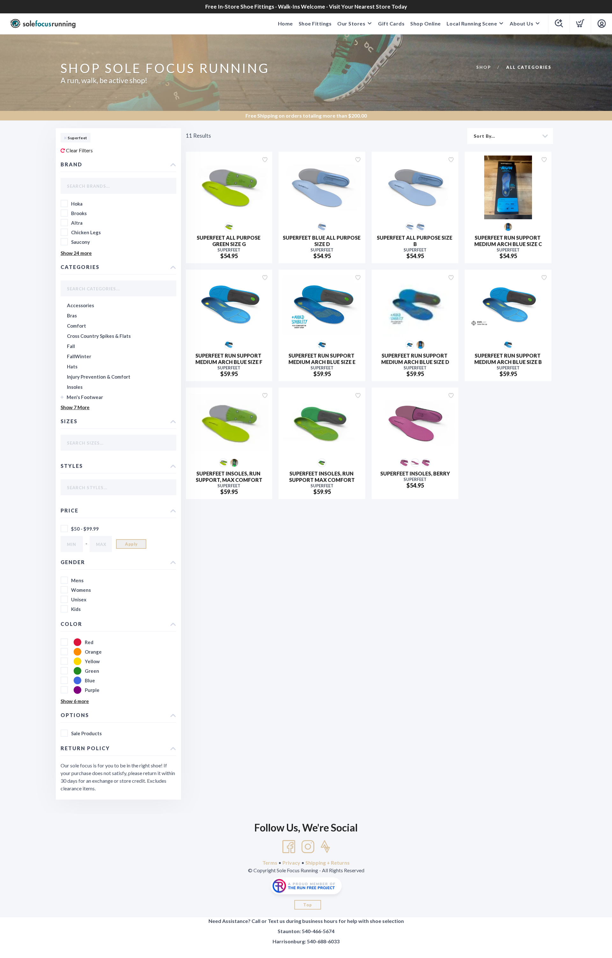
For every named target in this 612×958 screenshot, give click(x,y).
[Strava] (325, 846)
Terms (269, 863)
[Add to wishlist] (265, 160)
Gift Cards (391, 23)
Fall (71, 346)
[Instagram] (307, 846)
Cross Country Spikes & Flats (99, 336)
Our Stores (351, 23)
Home (285, 23)
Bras (72, 315)
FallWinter (79, 356)
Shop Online (425, 23)
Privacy (291, 863)
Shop (483, 67)
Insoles (75, 387)
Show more (76, 253)
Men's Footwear (85, 397)
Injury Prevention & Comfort (98, 377)
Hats (72, 366)
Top (307, 904)
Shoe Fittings (315, 23)
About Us (521, 23)
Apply (131, 544)
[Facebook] (288, 846)
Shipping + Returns (327, 863)
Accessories (80, 305)
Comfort (76, 326)
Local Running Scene (472, 23)
